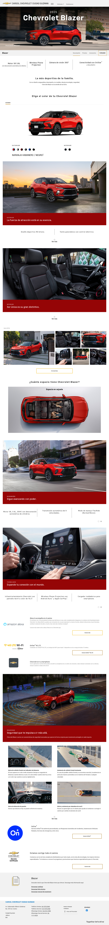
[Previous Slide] (7, 410)
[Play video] (30, 756)
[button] (19, 45)
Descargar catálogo (37, 886)
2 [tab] (101, 521)
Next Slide (104, 516)
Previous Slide (5, 516)
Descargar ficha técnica (38, 889)
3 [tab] (101, 576)
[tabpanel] (54, 514)
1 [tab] (98, 521)
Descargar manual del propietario (41, 892)
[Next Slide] (101, 410)
